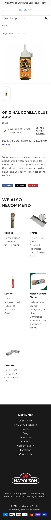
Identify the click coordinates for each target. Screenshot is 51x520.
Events (25, 429)
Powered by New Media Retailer (24, 509)
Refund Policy (37, 493)
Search (8, 493)
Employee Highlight (25, 425)
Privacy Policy (21, 493)
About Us (25, 437)
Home (5, 25)
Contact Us (25, 454)
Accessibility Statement (34, 496)
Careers (25, 441)
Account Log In (25, 446)
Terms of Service (11, 496)
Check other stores (40, 131)
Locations (25, 450)
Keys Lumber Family (28, 506)
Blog (25, 433)
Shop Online (26, 420)
